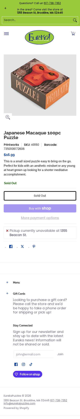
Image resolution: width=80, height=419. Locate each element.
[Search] (75, 20)
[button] (73, 34)
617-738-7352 (52, 3)
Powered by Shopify (16, 408)
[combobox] (37, 20)
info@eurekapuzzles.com (19, 403)
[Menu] (6, 34)
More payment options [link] (40, 218)
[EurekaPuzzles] (39, 37)
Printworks (11, 145)
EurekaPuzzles (12, 396)
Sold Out (40, 196)
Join (60, 354)
